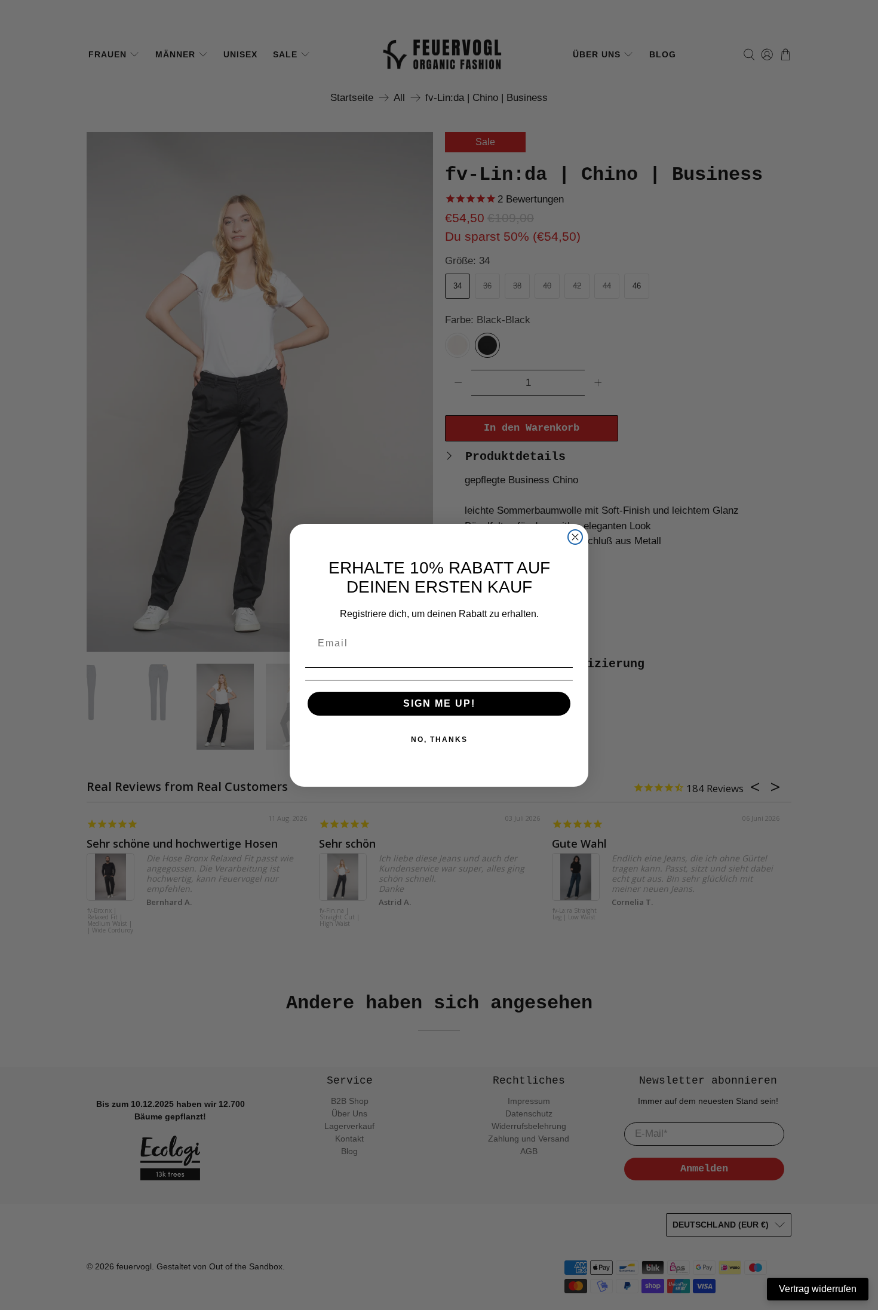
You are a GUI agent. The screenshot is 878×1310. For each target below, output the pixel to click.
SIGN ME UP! (439, 703)
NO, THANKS (439, 739)
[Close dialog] (575, 537)
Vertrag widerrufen (817, 1289)
